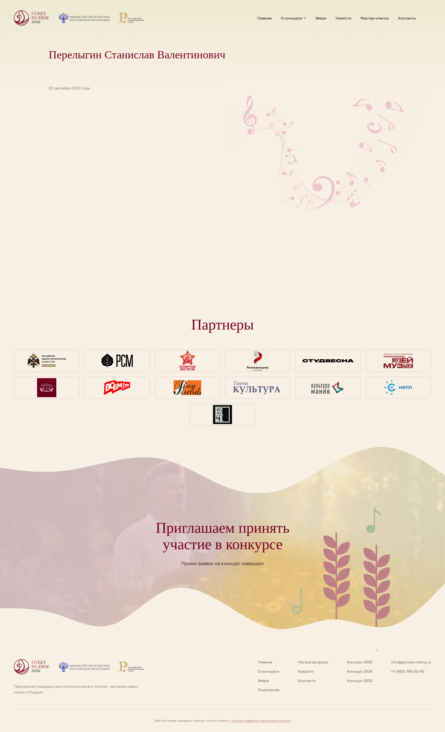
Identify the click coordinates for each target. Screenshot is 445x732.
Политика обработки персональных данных (261, 720)
